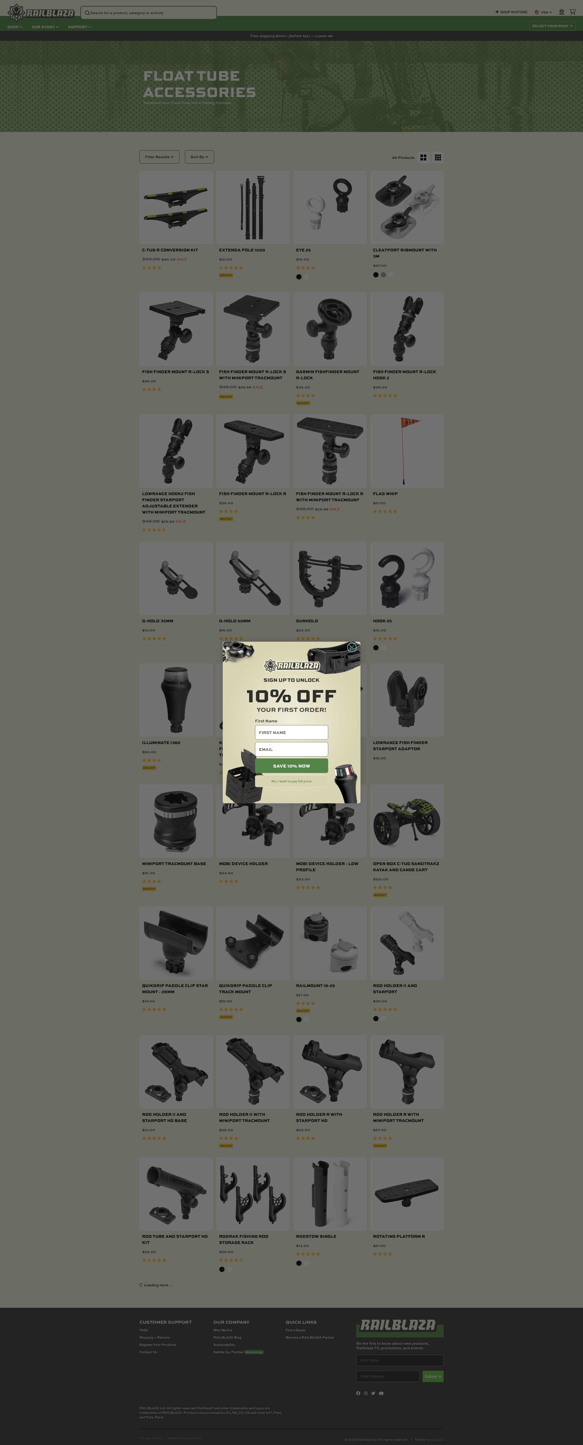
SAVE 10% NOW (291, 766)
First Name (266, 721)
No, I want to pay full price (291, 781)
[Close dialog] (352, 647)
